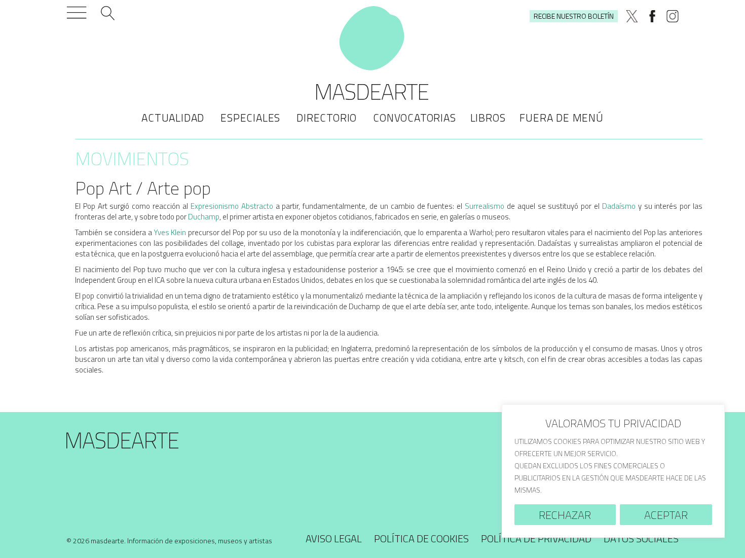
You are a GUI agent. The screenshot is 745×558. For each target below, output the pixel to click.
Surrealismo (484, 206)
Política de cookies (421, 538)
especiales (250, 117)
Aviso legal (334, 538)
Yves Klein (170, 232)
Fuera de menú (561, 117)
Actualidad (172, 117)
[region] (613, 471)
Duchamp (203, 216)
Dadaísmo (619, 206)
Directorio (326, 117)
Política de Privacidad (536, 538)
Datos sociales (641, 538)
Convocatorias (414, 117)
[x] (632, 16)
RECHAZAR (565, 515)
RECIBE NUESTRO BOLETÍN (574, 16)
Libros (488, 117)
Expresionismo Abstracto (232, 206)
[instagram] (672, 16)
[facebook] (652, 16)
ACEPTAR (666, 515)
